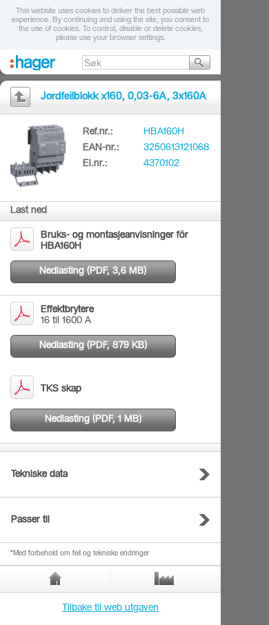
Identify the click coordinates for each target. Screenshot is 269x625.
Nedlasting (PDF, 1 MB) (93, 419)
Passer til (30, 520)
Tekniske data (39, 475)
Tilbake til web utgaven (110, 608)
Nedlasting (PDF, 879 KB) (93, 346)
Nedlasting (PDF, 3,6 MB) (93, 271)
